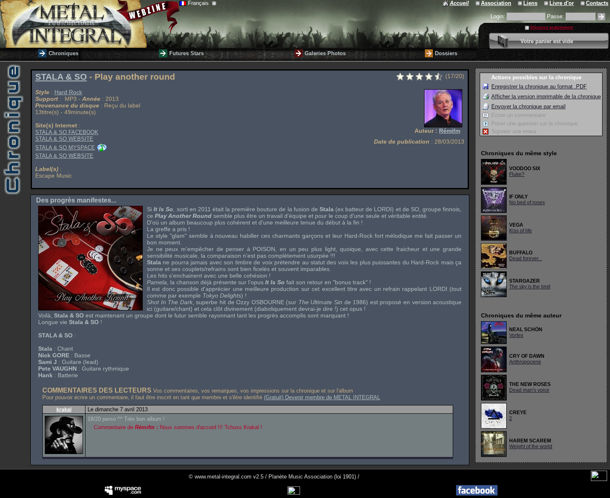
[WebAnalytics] (599, 479)
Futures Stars (186, 53)
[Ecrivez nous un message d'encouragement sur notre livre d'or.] (546, 3)
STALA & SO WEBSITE (64, 139)
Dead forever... (525, 258)
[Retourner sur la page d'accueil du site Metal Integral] (89, 24)
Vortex (516, 335)
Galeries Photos (325, 53)
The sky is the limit (529, 287)
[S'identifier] (601, 17)
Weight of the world (530, 446)
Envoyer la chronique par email (528, 106)
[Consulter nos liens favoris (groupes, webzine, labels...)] (520, 3)
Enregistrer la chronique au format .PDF (539, 86)
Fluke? (517, 174)
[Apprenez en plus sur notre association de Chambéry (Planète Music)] (478, 3)
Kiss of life (520, 231)
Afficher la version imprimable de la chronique (546, 96)
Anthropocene (525, 362)
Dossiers (446, 53)
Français (199, 3)
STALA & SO (61, 77)
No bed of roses (527, 202)
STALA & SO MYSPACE (65, 147)
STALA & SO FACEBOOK (66, 132)
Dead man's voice (529, 390)
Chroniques (63, 53)
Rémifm (449, 130)
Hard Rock (68, 92)
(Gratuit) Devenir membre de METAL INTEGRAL (322, 397)
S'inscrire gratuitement (551, 27)
